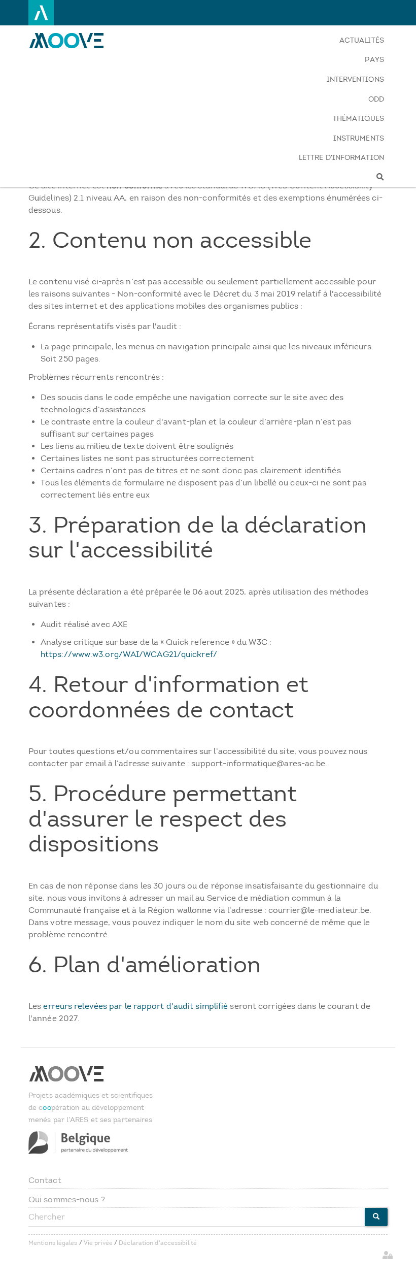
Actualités (361, 40)
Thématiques (358, 118)
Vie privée (98, 1242)
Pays (374, 59)
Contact (44, 1180)
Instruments (358, 138)
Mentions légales (53, 1242)
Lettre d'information (341, 157)
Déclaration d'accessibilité (158, 1242)
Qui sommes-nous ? (66, 1199)
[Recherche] (341, 177)
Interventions (355, 79)
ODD (376, 99)
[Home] (72, 40)
